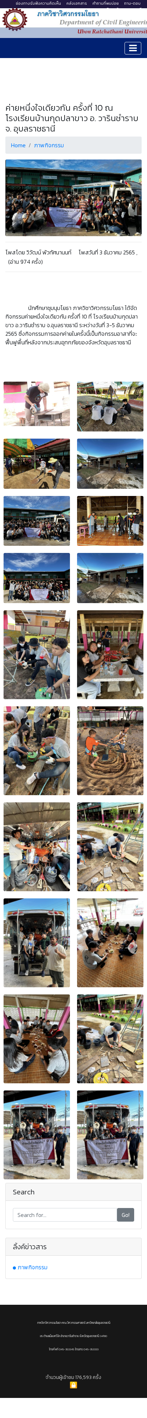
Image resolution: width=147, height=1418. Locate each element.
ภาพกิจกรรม (49, 145)
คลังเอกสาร (76, 3)
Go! (126, 1215)
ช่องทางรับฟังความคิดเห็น (38, 3)
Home (18, 145)
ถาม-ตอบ (132, 3)
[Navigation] (133, 48)
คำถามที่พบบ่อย (105, 3)
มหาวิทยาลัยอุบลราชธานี (121, 9)
